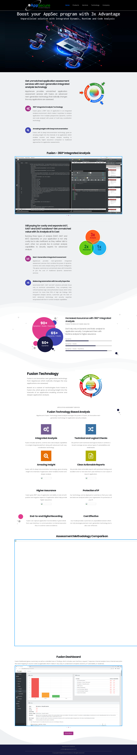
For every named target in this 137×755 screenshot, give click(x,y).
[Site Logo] (37, 5)
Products (76, 5)
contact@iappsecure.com (68, 749)
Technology (95, 5)
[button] (17, 185)
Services (85, 5)
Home (67, 5)
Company (106, 5)
